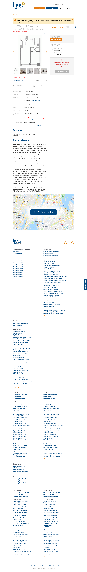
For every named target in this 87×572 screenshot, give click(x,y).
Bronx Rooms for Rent (49, 398)
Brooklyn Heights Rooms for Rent (21, 351)
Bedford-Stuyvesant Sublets (20, 338)
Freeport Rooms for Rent (19, 521)
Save (61, 27)
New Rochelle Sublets (49, 508)
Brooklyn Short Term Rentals (20, 323)
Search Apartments (39, 8)
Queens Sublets (17, 396)
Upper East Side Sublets (49, 261)
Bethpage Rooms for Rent (19, 549)
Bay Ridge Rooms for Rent (19, 335)
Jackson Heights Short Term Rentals (21, 425)
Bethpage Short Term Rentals (20, 545)
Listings (20, 564)
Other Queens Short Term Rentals (21, 403)
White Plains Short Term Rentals (51, 512)
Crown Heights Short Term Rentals (21, 376)
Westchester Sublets (49, 494)
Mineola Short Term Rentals (19, 529)
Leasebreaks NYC (17, 261)
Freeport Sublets (17, 519)
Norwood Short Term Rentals (51, 419)
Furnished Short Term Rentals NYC (21, 257)
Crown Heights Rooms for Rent (20, 379)
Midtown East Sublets (49, 267)
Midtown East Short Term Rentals (52, 265)
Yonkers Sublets (47, 503)
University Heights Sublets (50, 455)
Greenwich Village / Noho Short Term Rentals (54, 310)
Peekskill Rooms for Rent (49, 527)
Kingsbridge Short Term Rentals (51, 431)
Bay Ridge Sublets (17, 333)
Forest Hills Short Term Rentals (20, 419)
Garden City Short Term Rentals (20, 506)
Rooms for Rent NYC (18, 262)
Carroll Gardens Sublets (19, 361)
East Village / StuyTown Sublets (51, 295)
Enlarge (43, 33)
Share (54, 27)
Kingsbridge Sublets (48, 432)
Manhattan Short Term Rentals (51, 251)
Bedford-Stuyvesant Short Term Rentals (22, 337)
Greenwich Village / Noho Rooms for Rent (54, 313)
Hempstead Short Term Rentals (20, 501)
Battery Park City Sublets (50, 284)
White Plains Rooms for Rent (50, 515)
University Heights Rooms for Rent (52, 456)
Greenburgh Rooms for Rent (50, 538)
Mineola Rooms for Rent (18, 532)
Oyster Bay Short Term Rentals (20, 512)
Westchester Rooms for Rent (51, 496)
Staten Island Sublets (18, 469)
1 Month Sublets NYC (18, 264)
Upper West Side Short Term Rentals (52, 271)
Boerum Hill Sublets (18, 344)
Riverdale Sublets (48, 404)
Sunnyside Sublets (17, 438)
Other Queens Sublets (18, 404)
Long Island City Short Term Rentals (21, 414)
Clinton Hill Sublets (17, 366)
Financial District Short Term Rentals (52, 299)
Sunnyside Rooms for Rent (19, 439)
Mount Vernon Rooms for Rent (51, 521)
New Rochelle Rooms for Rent (51, 510)
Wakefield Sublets (48, 438)
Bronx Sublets (47, 396)
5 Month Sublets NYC (18, 272)
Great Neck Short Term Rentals (20, 534)
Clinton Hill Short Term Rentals (20, 365)
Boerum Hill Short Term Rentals (20, 342)
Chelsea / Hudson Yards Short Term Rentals (54, 288)
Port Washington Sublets (19, 553)
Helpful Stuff (62, 8)
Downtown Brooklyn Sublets (20, 383)
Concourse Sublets (48, 449)
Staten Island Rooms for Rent (20, 471)
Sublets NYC (16, 251)
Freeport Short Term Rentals (20, 518)
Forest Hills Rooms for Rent (19, 423)
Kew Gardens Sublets (18, 443)
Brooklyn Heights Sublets (19, 350)
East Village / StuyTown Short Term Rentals (54, 293)
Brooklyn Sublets (17, 325)
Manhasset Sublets (17, 542)
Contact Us (27, 564)
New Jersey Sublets (18, 481)
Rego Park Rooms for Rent (19, 434)
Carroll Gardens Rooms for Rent (20, 362)
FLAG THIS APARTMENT (20, 77)
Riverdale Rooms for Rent (50, 406)
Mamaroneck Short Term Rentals (51, 551)
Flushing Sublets (17, 455)
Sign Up (68, 8)
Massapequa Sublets (18, 525)
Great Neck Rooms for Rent (19, 538)
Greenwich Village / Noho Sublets (52, 312)
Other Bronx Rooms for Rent (50, 412)
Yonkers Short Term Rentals (50, 501)
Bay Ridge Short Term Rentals (20, 331)
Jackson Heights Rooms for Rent (20, 428)
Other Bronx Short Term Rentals (51, 408)
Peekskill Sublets (48, 525)
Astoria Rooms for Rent (18, 412)
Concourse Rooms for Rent (50, 451)
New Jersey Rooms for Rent (20, 483)
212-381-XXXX (39, 101)
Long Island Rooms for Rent (20, 496)
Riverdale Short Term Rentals (51, 403)
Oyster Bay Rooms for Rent (19, 515)
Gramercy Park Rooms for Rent (51, 308)
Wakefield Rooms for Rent (50, 439)
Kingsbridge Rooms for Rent (50, 434)
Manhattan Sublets (48, 253)
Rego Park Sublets (17, 432)
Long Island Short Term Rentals (21, 493)
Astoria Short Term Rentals (19, 408)
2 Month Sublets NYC (18, 266)
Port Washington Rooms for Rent (21, 554)
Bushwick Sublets (17, 355)
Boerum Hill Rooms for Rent (19, 346)
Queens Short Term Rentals (20, 394)
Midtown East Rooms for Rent (51, 269)
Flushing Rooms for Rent (19, 456)
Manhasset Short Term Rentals (20, 540)
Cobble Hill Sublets (17, 372)
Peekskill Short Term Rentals (50, 523)
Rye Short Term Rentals (49, 529)
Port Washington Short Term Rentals (22, 551)
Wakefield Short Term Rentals (51, 436)
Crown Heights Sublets (18, 377)
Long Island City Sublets (19, 416)
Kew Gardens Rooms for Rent (20, 445)
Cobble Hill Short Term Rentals (20, 370)
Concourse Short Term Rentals (51, 447)
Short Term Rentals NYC (19, 255)
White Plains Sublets (48, 514)
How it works (50, 564)
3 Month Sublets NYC (18, 268)
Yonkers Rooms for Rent (49, 504)
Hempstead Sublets (18, 503)
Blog (57, 564)
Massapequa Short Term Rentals (21, 523)
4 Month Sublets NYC (18, 270)
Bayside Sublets (17, 449)
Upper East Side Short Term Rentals (52, 260)
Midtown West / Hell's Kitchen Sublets (53, 278)
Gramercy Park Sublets (49, 306)
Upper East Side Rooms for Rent (51, 263)
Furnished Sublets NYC (18, 253)
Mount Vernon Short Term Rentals (52, 518)
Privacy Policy (42, 565)
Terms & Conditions (53, 565)
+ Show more (47, 315)
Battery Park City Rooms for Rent (51, 285)
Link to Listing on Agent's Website (33, 126)
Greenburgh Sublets (48, 536)
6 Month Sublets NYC (18, 274)
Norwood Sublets (48, 421)
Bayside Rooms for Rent (19, 451)
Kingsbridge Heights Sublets (50, 427)
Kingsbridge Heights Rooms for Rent (52, 428)
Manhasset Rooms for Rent (19, 543)
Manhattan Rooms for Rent (51, 255)
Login (72, 8)
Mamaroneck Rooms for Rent (50, 554)
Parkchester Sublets (48, 416)
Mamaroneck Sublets (49, 553)
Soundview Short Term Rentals (51, 442)
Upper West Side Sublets (50, 273)
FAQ (62, 564)
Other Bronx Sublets (48, 410)
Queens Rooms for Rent (19, 398)
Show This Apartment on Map (43, 212)
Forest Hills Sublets (17, 421)
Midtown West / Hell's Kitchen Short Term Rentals (55, 276)
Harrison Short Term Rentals (50, 545)
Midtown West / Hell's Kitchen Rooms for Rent (55, 280)
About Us (35, 564)
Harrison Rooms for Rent (49, 549)
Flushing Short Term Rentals (20, 453)
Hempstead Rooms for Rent (19, 504)
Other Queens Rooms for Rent (20, 406)
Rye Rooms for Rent (48, 532)
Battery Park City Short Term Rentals (52, 282)
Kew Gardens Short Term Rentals (21, 442)
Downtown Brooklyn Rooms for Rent (21, 385)
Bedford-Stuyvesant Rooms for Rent (21, 340)
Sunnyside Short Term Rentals (20, 436)
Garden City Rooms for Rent (20, 510)
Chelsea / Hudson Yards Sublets (51, 289)
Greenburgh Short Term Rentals (51, 534)
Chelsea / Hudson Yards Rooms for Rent (53, 291)
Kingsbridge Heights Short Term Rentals (53, 425)
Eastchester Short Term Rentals (51, 540)
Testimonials (32, 565)
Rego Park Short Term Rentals (20, 431)
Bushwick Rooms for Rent (19, 357)
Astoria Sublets (16, 410)
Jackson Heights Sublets (19, 427)
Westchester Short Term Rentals (52, 493)
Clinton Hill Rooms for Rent (19, 368)
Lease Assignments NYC (19, 259)
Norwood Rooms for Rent (50, 423)
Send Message (62, 71)
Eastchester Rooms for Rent (50, 543)
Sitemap (42, 564)
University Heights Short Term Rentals (53, 453)
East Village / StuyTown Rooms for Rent (53, 296)
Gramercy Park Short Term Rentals (52, 304)
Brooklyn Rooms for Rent (19, 327)
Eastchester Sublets (48, 542)
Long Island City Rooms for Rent (20, 417)
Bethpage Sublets (17, 547)
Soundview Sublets (48, 443)
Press (66, 564)
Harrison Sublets (48, 547)
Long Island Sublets (18, 494)
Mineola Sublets (17, 530)
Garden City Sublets (18, 508)
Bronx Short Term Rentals (50, 394)
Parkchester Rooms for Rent (50, 417)
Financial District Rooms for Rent (51, 302)
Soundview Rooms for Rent (50, 445)
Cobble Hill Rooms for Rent (19, 374)
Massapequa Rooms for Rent (20, 527)
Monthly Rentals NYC (18, 276)
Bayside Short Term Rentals (19, 447)
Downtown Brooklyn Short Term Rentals (22, 381)
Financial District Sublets (49, 300)
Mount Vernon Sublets (49, 519)
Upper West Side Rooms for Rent (51, 274)
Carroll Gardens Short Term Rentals (21, 359)
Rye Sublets (46, 530)
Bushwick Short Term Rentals (20, 353)
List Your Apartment (52, 8)
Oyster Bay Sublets (17, 514)
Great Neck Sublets (17, 536)
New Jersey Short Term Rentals (21, 479)
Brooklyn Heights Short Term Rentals (22, 348)
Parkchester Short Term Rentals (51, 414)
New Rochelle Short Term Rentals (52, 506)
